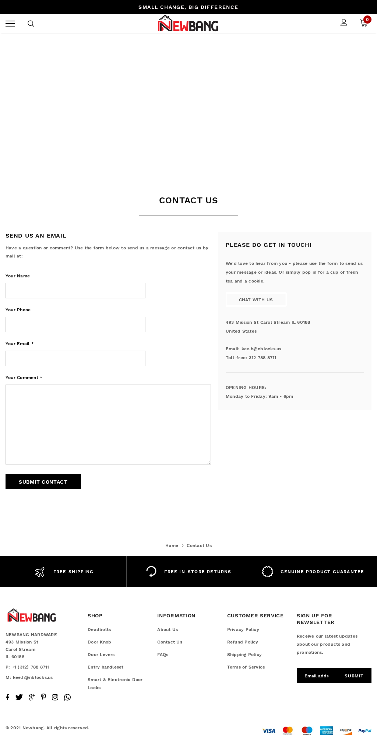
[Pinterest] (43, 697)
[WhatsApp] (67, 697)
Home (171, 545)
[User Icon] (344, 23)
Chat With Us (256, 299)
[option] (64, 571)
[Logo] (187, 23)
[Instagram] (55, 697)
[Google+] (32, 697)
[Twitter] (19, 697)
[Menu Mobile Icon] (10, 23)
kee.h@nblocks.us (262, 348)
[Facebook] (7, 697)
